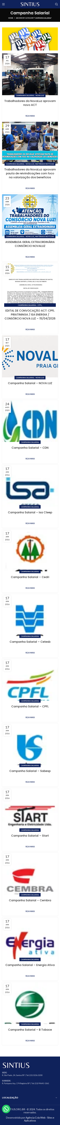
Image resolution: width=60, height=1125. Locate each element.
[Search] (56, 4)
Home (10, 18)
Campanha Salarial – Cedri (30, 577)
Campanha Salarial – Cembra (30, 900)
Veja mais (30, 116)
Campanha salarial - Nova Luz (30, 95)
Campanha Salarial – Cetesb (30, 642)
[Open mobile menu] (3, 4)
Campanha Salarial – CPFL (30, 706)
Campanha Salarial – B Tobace (30, 1030)
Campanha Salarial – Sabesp (30, 771)
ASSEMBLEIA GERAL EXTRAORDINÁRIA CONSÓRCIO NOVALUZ (30, 244)
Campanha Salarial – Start (30, 836)
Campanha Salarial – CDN (30, 448)
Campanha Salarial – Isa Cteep (30, 512)
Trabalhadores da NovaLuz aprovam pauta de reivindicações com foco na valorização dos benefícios (30, 173)
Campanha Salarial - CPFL (30, 305)
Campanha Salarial (30, 442)
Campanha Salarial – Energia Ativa (30, 965)
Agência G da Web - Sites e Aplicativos (39, 1119)
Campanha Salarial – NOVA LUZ (30, 383)
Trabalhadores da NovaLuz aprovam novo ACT (30, 103)
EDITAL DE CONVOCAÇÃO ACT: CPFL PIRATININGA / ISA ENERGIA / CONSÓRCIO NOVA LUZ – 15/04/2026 (30, 314)
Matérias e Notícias (44, 164)
